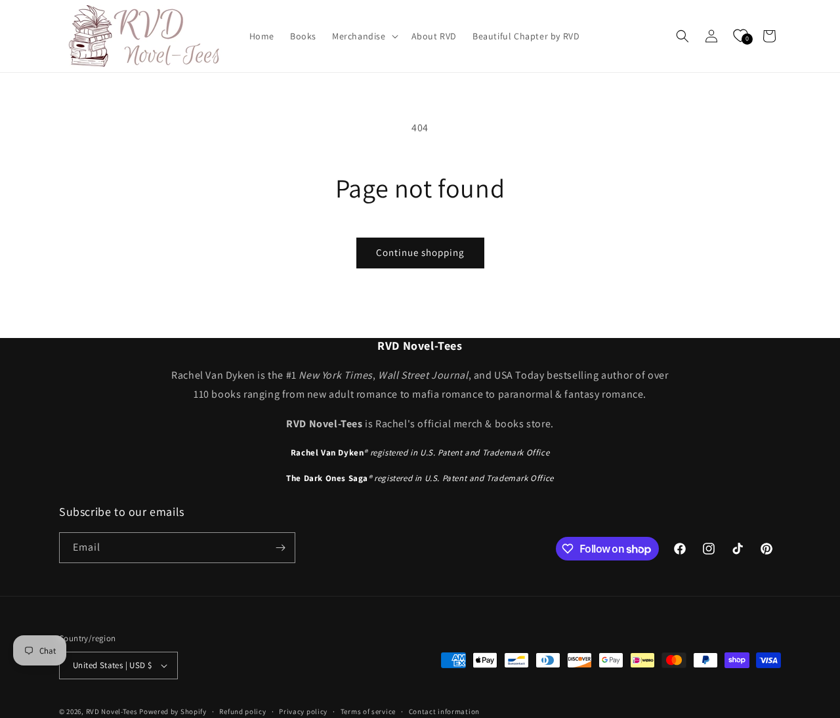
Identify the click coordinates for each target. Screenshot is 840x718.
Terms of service (368, 711)
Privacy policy (303, 711)
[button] (364, 36)
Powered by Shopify (173, 711)
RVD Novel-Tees (112, 711)
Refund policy (242, 711)
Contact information (444, 711)
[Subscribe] (280, 547)
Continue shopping (420, 252)
